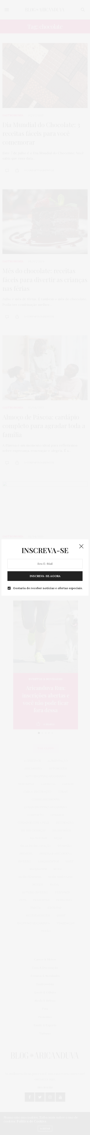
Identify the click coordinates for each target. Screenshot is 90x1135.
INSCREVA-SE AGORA (45, 576)
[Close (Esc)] (81, 546)
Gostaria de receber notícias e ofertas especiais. (48, 588)
